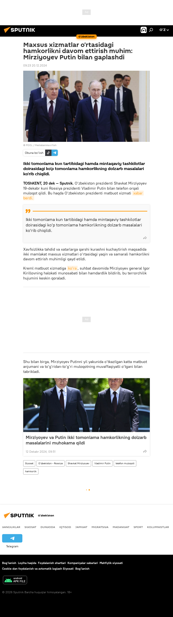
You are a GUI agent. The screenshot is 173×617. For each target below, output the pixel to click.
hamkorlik (30, 471)
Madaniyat (121, 527)
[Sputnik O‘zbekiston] (20, 33)
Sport (138, 527)
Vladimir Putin (102, 463)
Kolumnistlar (158, 527)
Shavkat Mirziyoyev (78, 463)
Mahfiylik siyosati (111, 563)
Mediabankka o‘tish (46, 145)
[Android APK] (15, 580)
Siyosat (29, 463)
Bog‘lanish (9, 563)
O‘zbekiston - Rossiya (50, 463)
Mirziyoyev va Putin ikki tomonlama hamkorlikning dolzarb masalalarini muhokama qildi (86, 440)
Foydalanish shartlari (52, 563)
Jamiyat (81, 527)
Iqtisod (65, 527)
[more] (145, 238)
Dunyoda (48, 527)
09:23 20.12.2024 (35, 65)
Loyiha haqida (27, 563)
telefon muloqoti (125, 463)
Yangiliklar (11, 527)
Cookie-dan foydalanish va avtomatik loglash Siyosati (38, 568)
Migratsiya (100, 527)
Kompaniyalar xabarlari (83, 563)
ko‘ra (72, 268)
